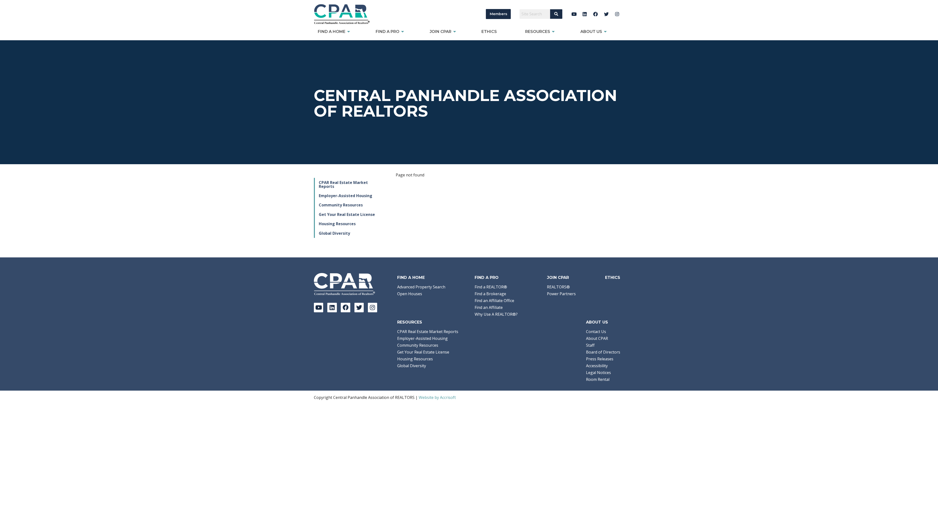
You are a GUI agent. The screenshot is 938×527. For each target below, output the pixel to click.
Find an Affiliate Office (494, 300)
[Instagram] (617, 14)
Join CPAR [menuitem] (440, 31)
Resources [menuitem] (537, 31)
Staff (590, 345)
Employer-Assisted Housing (345, 195)
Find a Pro (487, 277)
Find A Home (411, 277)
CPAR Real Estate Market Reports (343, 184)
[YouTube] (574, 14)
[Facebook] (595, 14)
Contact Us (596, 331)
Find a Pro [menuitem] (387, 31)
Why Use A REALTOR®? (496, 314)
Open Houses (409, 293)
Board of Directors (603, 352)
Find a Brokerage (490, 293)
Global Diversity (334, 233)
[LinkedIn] (584, 14)
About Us (597, 322)
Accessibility (597, 365)
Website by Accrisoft (437, 397)
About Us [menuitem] (591, 31)
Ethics (612, 277)
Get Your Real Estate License (347, 214)
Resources (409, 322)
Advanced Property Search (421, 287)
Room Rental (597, 379)
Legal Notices (598, 372)
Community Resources (341, 205)
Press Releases (599, 359)
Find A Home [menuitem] (331, 31)
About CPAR (597, 338)
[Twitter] (606, 14)
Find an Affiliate (489, 307)
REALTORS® (558, 287)
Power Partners (561, 293)
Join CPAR (558, 277)
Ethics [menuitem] (489, 31)
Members (498, 14)
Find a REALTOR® (491, 287)
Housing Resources (337, 223)
